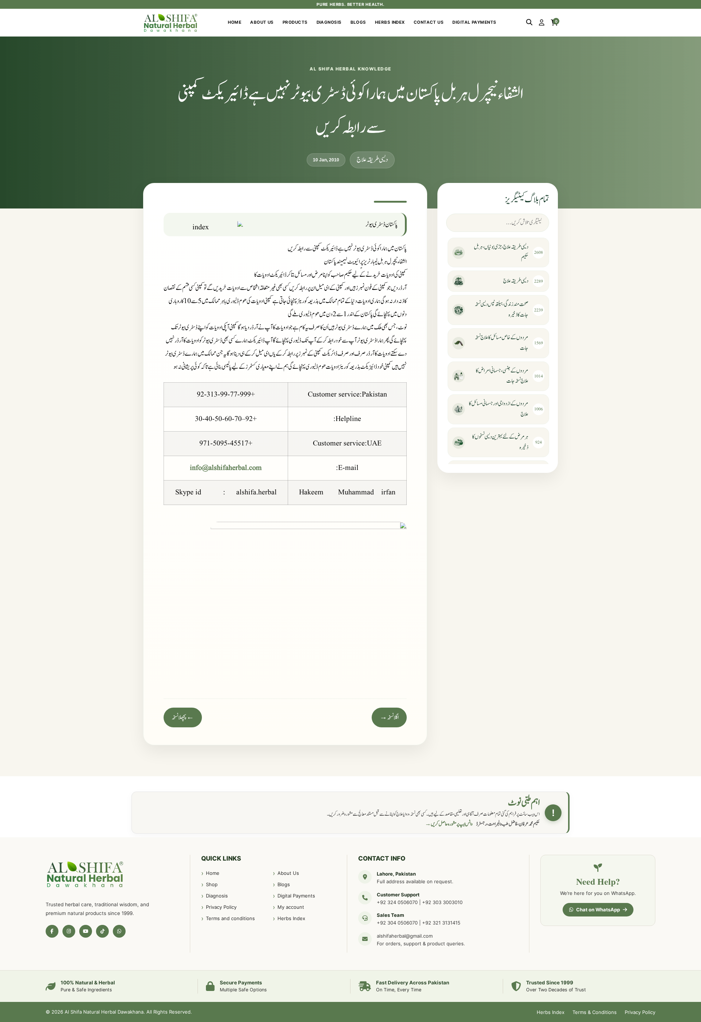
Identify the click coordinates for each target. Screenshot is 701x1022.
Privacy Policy (221, 907)
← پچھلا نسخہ (183, 717)
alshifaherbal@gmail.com (405, 936)
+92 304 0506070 (397, 923)
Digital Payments (474, 22)
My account (290, 907)
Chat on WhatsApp (598, 909)
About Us (262, 22)
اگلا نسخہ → (389, 717)
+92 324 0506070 (397, 902)
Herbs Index (390, 22)
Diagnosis (329, 22)
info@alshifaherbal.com (226, 468)
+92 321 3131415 (441, 923)
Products (295, 22)
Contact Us (429, 22)
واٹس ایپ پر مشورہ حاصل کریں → (448, 824)
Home (235, 22)
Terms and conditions (230, 918)
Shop (212, 884)
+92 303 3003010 (442, 902)
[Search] (529, 22)
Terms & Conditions (594, 1012)
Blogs (358, 22)
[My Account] (541, 22)
